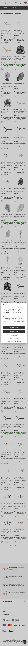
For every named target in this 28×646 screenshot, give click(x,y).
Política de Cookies (14, 338)
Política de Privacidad (10, 341)
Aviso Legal (20, 341)
